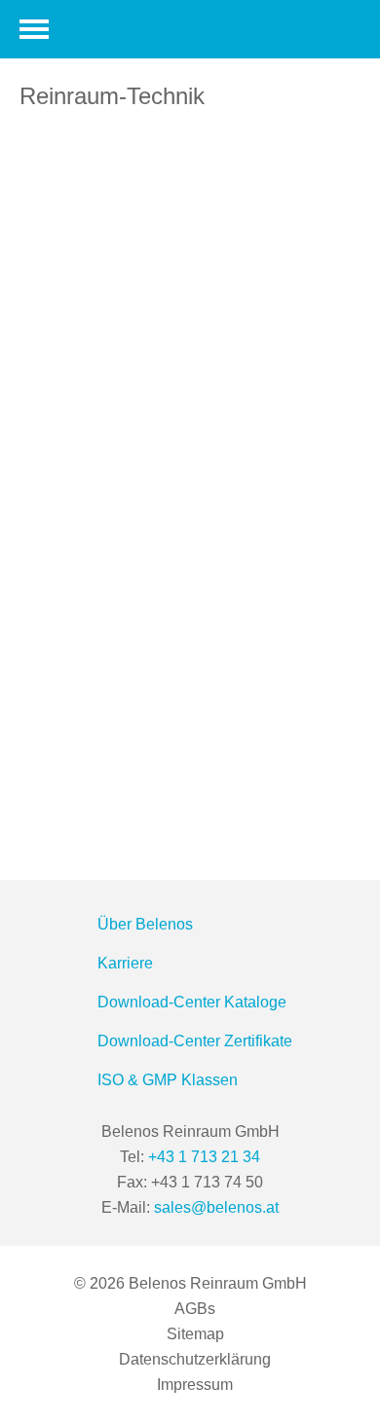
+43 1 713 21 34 (204, 1157)
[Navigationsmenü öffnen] (34, 29)
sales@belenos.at (216, 1207)
